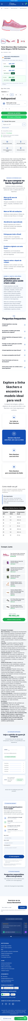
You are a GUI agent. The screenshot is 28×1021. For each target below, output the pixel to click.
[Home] (1, 8)
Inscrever (22, 907)
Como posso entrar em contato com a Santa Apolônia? (12, 367)
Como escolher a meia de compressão (9, 951)
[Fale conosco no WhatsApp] (25, 1018)
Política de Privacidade (6, 966)
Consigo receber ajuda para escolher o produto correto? (12, 344)
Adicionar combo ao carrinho (14, 619)
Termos (13, 865)
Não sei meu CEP (5, 127)
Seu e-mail (6, 840)
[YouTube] (9, 1004)
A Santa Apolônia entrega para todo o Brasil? (12, 337)
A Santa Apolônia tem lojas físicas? (11, 350)
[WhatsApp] (13, 1004)
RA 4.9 (12, 994)
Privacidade (9, 865)
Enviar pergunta (14, 856)
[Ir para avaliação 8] (14, 936)
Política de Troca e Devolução (7, 968)
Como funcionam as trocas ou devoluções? (10, 360)
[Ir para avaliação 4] (11, 936)
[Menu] (2, 4)
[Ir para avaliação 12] (17, 936)
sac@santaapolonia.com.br (7, 978)
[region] (14, 928)
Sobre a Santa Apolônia (6, 947)
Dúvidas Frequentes (5, 964)
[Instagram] (6, 1004)
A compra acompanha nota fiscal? (11, 355)
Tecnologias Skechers (6, 957)
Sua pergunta (7, 845)
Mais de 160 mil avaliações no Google (8, 997)
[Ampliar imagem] (24, 14)
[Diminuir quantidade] (2, 108)
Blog (2, 949)
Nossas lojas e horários (6, 945)
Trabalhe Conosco (5, 970)
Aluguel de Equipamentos (6, 953)
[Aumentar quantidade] (9, 108)
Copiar (13, 66)
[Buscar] (22, 4)
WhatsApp (5, 976)
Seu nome (6, 835)
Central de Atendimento (6, 963)
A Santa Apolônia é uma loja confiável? (9, 324)
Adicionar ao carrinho (14, 113)
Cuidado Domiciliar (5, 955)
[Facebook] (2, 1004)
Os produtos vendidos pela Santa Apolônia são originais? (11, 331)
